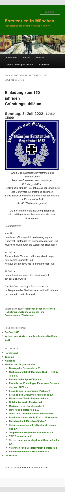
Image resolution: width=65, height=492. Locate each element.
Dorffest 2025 (12, 332)
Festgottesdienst (33, 308)
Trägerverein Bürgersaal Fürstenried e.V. (31, 432)
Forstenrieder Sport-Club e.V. (25, 379)
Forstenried (11, 57)
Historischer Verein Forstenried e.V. (29, 398)
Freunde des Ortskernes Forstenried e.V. (31, 394)
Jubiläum (23, 311)
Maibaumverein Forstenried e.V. (27, 406)
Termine (26, 57)
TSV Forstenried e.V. (20, 436)
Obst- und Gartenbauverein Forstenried (31, 413)
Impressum (44, 64)
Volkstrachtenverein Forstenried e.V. (29, 451)
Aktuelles (39, 57)
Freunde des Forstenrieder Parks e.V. (30, 391)
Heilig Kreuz (11, 311)
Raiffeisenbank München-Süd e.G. (28, 421)
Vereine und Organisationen (19, 64)
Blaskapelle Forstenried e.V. (24, 368)
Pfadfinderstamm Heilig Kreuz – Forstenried (33, 417)
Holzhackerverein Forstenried (25, 402)
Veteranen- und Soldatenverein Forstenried (33, 447)
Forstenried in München (29, 21)
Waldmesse (27, 315)
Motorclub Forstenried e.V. (24, 409)
